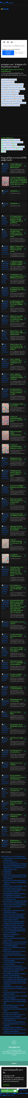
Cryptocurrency (6, 82)
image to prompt (8, 147)
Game (14, 80)
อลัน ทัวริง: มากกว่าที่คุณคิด (11, 1012)
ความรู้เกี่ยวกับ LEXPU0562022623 (12, 966)
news (22, 147)
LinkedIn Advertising (8, 98)
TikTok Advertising (7, 94)
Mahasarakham (6, 103)
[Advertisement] (14, 25)
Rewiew (16, 94)
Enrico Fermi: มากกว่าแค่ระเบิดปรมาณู (14, 1022)
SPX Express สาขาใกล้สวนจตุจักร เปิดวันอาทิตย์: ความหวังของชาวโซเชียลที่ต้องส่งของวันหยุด (14, 882)
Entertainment (7, 142)
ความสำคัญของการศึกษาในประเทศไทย (14, 929)
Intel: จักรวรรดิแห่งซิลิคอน (10, 1007)
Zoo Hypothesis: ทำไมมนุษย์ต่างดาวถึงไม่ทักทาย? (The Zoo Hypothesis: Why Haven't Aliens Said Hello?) (15, 969)
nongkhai (4, 87)
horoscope (5, 80)
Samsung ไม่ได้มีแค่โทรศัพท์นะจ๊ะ (12, 1027)
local (16, 147)
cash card (16, 91)
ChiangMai (15, 103)
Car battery (16, 140)
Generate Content (8, 53)
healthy (22, 89)
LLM (10, 80)
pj (3, 149)
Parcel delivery (19, 96)
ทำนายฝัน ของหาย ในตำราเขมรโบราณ (14, 1014)
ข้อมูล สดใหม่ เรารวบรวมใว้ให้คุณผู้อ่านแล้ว (13, 856)
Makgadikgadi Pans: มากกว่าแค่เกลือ (13, 1005)
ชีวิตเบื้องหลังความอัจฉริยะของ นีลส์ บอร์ (14, 1033)
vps (13, 82)
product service (11, 149)
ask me (4, 3)
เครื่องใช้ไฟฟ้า (7, 871)
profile (20, 149)
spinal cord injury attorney (9, 84)
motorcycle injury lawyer (15, 87)
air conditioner (7, 144)
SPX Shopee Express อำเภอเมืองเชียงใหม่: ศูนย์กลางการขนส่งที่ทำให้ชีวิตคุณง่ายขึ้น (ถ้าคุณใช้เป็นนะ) (15, 876)
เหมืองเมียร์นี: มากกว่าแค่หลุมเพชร (12, 986)
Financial (17, 98)
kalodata (16, 89)
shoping (20, 84)
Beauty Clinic (6, 140)
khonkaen (10, 89)
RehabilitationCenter (8, 96)
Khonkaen (23, 103)
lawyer (3, 89)
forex (3, 91)
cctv (15, 144)
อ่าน (15, 1090)
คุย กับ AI (10, 3)
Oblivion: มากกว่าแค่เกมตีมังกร (12, 1016)
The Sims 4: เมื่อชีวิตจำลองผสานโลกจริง (14, 999)
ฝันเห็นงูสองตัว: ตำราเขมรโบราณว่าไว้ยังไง (15, 942)
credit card (9, 91)
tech (22, 98)
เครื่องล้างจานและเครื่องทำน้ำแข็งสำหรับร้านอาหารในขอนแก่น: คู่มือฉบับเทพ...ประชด (14, 906)
